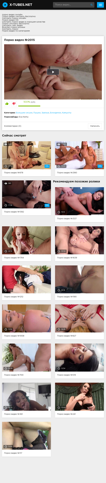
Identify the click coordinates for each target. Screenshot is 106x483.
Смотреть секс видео (12, 25)
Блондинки (55, 113)
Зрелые (45, 113)
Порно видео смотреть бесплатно (19, 16)
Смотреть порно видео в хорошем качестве (23, 22)
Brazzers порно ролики (13, 27)
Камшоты (66, 113)
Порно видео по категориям (16, 31)
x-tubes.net (21, 4)
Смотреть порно (10, 29)
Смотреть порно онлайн (14, 18)
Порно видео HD (10, 20)
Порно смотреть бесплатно (15, 24)
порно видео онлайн (12, 15)
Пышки (37, 113)
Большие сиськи (24, 113)
